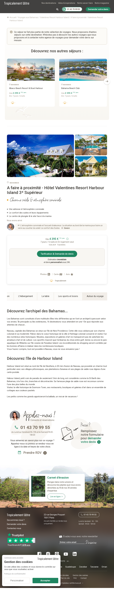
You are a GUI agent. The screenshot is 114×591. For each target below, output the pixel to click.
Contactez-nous (14, 528)
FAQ (75, 578)
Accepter (45, 580)
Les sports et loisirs (68, 296)
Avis (68, 274)
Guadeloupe (70, 567)
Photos (43, 274)
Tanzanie (94, 567)
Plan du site (65, 578)
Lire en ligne (55, 496)
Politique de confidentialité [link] (14, 574)
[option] (31, 84)
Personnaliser (17, 580)
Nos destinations (49, 3)
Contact (83, 578)
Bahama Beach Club (70, 88)
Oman (104, 567)
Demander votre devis (16, 524)
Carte (56, 274)
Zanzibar (83, 567)
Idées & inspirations (66, 3)
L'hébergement (25, 296)
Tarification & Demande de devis (57, 254)
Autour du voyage (95, 296)
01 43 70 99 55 (35, 427)
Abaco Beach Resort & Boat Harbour (26, 88)
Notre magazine (102, 3)
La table (45, 296)
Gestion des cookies (80, 575)
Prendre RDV (32, 453)
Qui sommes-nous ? (15, 520)
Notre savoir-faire (85, 3)
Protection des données (60, 575)
